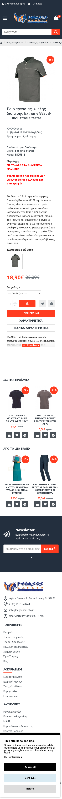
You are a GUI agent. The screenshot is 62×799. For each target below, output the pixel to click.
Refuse (30, 788)
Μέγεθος (12, 287)
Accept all (30, 767)
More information (13, 757)
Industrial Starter (24, 150)
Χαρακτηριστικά (31, 320)
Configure (30, 778)
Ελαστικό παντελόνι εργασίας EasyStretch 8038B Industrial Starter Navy (45, 488)
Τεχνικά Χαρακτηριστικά (31, 328)
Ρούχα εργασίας (15, 42)
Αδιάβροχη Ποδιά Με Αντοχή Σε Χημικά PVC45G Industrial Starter (16, 488)
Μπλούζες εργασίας (38, 42)
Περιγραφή (31, 313)
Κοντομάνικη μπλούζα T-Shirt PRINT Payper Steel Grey (45, 419)
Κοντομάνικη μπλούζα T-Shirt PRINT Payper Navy (17, 418)
